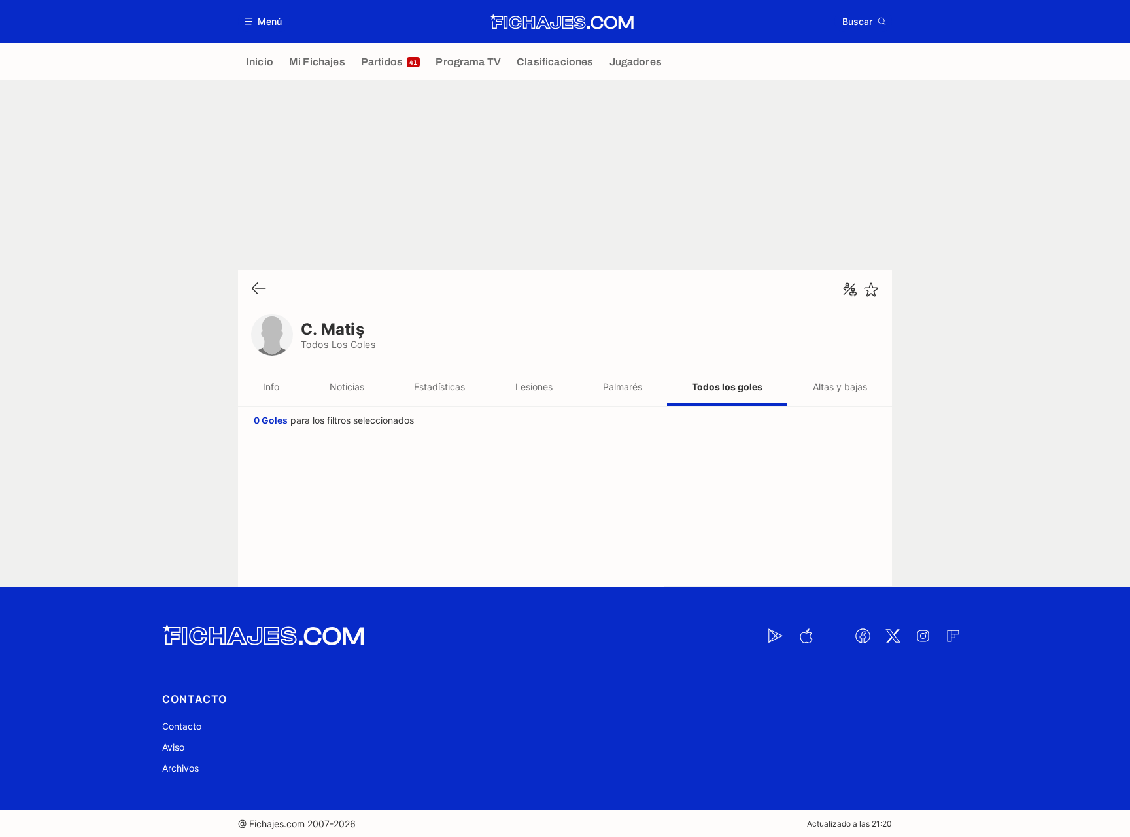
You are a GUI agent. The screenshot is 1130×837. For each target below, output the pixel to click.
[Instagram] (923, 635)
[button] (264, 21)
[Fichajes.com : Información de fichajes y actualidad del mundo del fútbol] (562, 21)
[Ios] (805, 635)
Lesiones (534, 386)
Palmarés (622, 386)
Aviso (173, 747)
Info (271, 386)
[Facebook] (862, 635)
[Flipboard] (953, 635)
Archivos (180, 768)
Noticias (347, 386)
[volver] (259, 289)
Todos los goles (727, 386)
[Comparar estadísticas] (850, 290)
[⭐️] (871, 290)
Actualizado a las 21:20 (849, 823)
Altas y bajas (840, 386)
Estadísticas (439, 386)
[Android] (775, 635)
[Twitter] (892, 635)
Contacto (181, 726)
